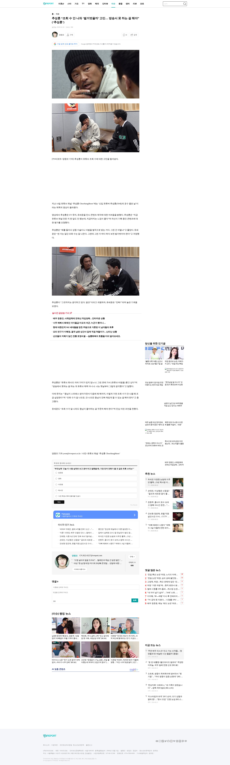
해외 (97, 4)
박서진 (60, 490)
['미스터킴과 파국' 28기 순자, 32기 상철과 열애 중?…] (164, 699)
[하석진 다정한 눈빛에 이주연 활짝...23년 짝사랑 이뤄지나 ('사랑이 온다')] (164, 482)
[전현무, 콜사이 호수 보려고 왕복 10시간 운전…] (164, 505)
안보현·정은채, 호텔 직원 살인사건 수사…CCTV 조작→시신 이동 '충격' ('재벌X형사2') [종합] (75, 544)
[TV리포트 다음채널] (171, 742)
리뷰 (135, 4)
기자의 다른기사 (79, 569)
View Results (133, 505)
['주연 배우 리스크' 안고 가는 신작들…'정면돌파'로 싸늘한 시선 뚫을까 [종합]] (164, 653)
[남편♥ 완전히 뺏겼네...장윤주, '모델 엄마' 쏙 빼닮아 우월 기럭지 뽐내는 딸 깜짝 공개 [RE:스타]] (66, 628)
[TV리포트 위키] (174, 742)
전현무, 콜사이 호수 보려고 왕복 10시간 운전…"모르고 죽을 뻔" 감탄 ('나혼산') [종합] (114, 540)
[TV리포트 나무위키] (177, 742)
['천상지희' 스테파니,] (164, 688)
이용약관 (54, 745)
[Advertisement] (36, 47)
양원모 (61, 35)
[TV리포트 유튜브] (157, 742)
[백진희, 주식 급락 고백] (95, 628)
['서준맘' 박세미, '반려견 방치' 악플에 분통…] (125, 652)
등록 (134, 600)
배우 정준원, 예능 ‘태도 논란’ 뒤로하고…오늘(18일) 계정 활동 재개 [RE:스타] (163, 603)
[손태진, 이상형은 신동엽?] (164, 493)
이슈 (113, 4)
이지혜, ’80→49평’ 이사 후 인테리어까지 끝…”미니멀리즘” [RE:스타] (163, 596)
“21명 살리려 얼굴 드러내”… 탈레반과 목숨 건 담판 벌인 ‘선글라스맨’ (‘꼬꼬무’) (98, 560)
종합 (120, 4)
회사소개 (46, 745)
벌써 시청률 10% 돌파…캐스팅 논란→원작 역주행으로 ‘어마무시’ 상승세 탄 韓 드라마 (163, 589)
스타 (69, 4)
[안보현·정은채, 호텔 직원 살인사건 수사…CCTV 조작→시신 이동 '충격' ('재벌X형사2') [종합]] (164, 516)
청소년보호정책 (78, 745)
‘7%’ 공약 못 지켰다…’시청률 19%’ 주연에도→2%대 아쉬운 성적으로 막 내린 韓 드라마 (163, 600)
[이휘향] (125, 628)
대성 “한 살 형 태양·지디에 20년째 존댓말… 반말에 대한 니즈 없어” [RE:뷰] (98, 563)
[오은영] (95, 652)
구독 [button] (71, 35)
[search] (185, 4)
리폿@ (61, 4)
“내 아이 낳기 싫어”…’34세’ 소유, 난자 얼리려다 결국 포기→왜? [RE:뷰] (163, 593)
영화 (90, 4)
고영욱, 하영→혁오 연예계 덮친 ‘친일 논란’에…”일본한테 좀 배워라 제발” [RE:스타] (163, 582)
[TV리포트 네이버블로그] (185, 742)
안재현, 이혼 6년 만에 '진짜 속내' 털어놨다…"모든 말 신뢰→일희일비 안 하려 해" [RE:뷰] (76, 536)
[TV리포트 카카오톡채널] (183, 742)
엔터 (128, 4)
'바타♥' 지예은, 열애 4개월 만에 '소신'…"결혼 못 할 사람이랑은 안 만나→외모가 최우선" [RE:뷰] (76, 529)
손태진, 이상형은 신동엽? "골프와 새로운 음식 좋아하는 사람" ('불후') (76, 540)
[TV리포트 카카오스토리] (180, 742)
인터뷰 (105, 4)
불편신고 (89, 745)
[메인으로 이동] (48, 4)
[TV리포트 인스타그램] (160, 742)
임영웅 (60, 473)
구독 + (132, 557)
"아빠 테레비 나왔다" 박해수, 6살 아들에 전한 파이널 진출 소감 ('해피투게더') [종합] (115, 544)
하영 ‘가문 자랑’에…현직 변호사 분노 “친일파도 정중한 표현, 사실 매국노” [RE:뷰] (163, 585)
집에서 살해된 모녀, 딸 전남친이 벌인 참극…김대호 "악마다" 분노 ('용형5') (113, 533)
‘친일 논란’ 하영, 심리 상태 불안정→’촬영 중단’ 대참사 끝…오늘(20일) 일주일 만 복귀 (163, 578)
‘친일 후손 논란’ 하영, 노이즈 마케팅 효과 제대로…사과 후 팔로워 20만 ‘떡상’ (163, 575)
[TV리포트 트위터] (165, 742)
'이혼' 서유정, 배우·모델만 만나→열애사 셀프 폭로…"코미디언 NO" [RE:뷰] (76, 533)
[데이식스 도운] (66, 652)
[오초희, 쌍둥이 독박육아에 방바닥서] (164, 676)
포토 (142, 4)
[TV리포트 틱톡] (162, 742)
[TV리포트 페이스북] (168, 742)
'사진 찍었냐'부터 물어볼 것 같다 (69, 496)
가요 (76, 4)
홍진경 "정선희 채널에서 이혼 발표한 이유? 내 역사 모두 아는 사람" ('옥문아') (115, 529)
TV (83, 4)
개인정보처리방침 (66, 745)
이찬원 (60, 484)
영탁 (59, 478)
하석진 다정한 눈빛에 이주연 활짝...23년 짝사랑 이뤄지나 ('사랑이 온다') (115, 536)
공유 (135, 35)
